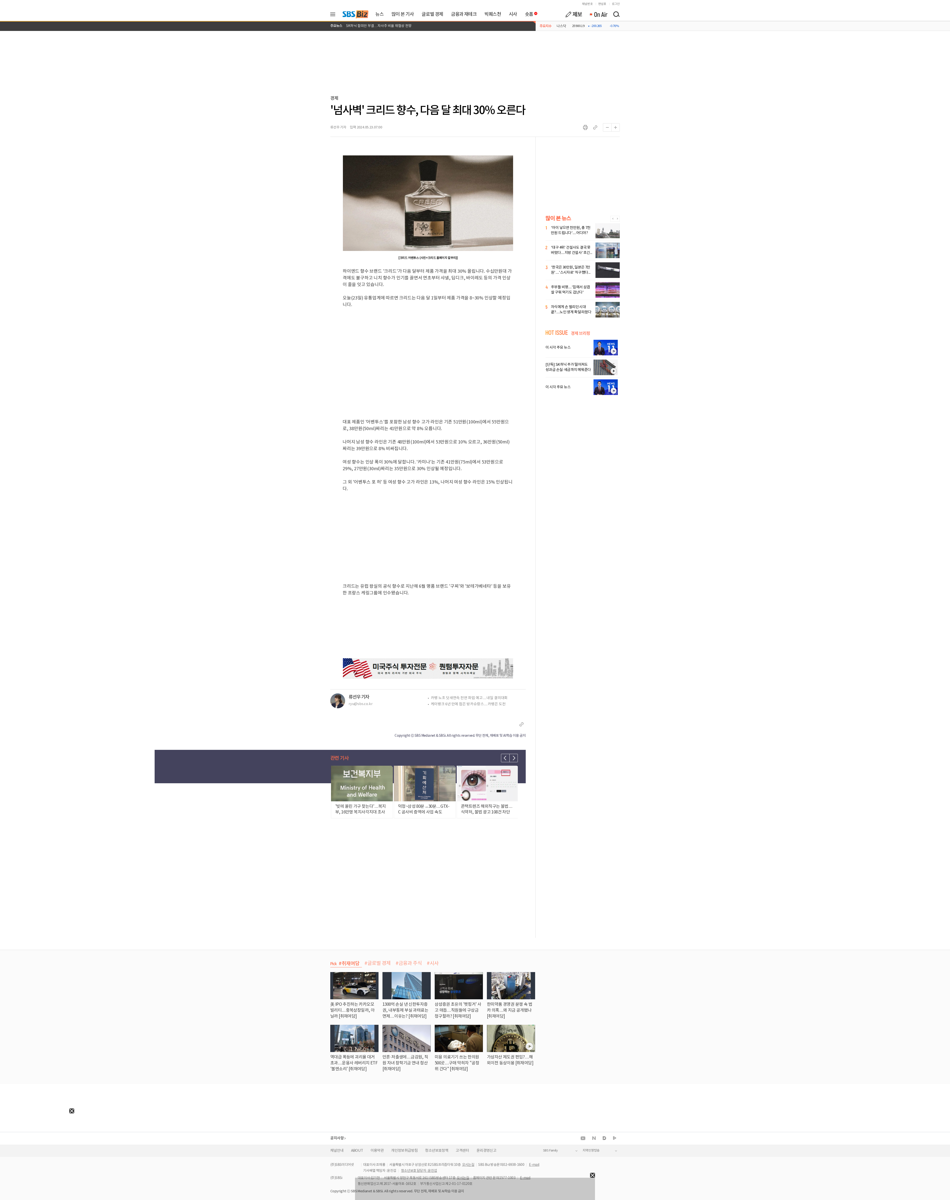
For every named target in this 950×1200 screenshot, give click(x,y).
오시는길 (468, 1165)
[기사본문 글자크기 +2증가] (615, 127)
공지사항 (337, 1138)
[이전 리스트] (505, 758)
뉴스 (379, 14)
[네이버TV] (615, 1138)
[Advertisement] (37, 1144)
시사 (513, 14)
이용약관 (377, 1151)
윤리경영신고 (486, 1151)
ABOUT (357, 1151)
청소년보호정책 (436, 1151)
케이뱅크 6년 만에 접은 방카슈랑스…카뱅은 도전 (468, 704)
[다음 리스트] (513, 758)
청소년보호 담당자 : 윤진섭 (419, 1171)
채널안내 (337, 1151)
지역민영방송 (591, 1150)
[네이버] (594, 1138)
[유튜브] (583, 1138)
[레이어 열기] (334, 14)
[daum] (604, 1138)
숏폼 (527, 13)
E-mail (534, 1165)
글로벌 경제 (432, 14)
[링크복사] (595, 127)
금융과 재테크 (463, 14)
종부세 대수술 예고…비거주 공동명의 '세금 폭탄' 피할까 (386, 26)
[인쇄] (585, 127)
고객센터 (462, 1151)
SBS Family (550, 1150)
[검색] (616, 14)
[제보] (574, 14)
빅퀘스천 (492, 14)
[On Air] (598, 14)
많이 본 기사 (402, 14)
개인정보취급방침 (404, 1151)
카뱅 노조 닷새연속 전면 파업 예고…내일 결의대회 (469, 698)
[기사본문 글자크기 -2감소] (607, 127)
